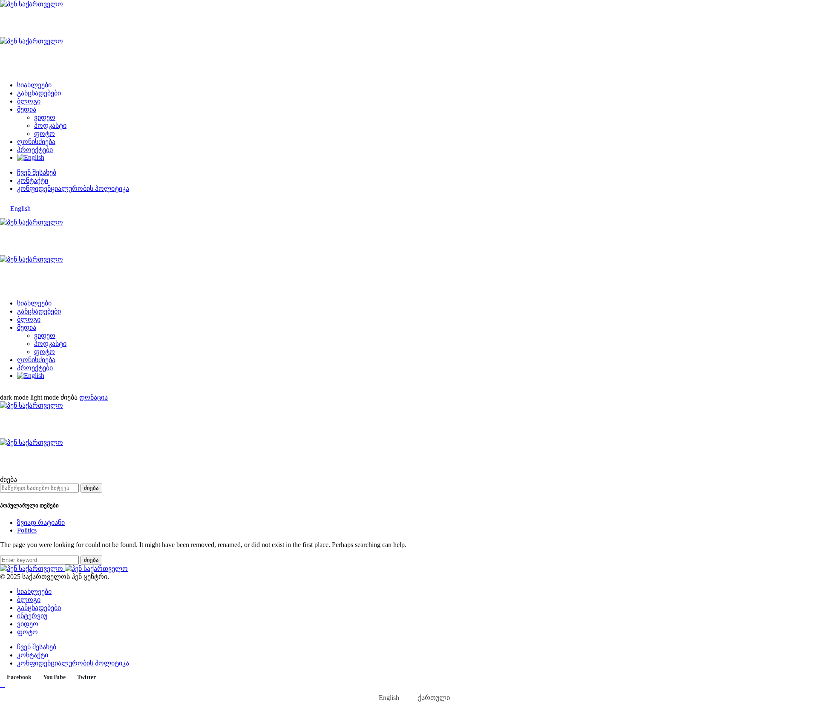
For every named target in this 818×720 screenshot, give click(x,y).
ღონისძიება (36, 141)
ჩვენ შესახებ (36, 172)
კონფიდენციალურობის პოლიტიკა (73, 188)
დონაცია (93, 397)
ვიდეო (44, 117)
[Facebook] (2, 389)
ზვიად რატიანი (41, 522)
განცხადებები (39, 93)
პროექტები (35, 149)
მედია (26, 109)
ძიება (91, 488)
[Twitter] (22, 389)
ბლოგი (28, 101)
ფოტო (44, 133)
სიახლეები (34, 85)
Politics (27, 530)
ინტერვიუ (32, 615)
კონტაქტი (32, 180)
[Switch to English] (30, 157)
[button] (30, 397)
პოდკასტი (50, 125)
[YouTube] (12, 389)
